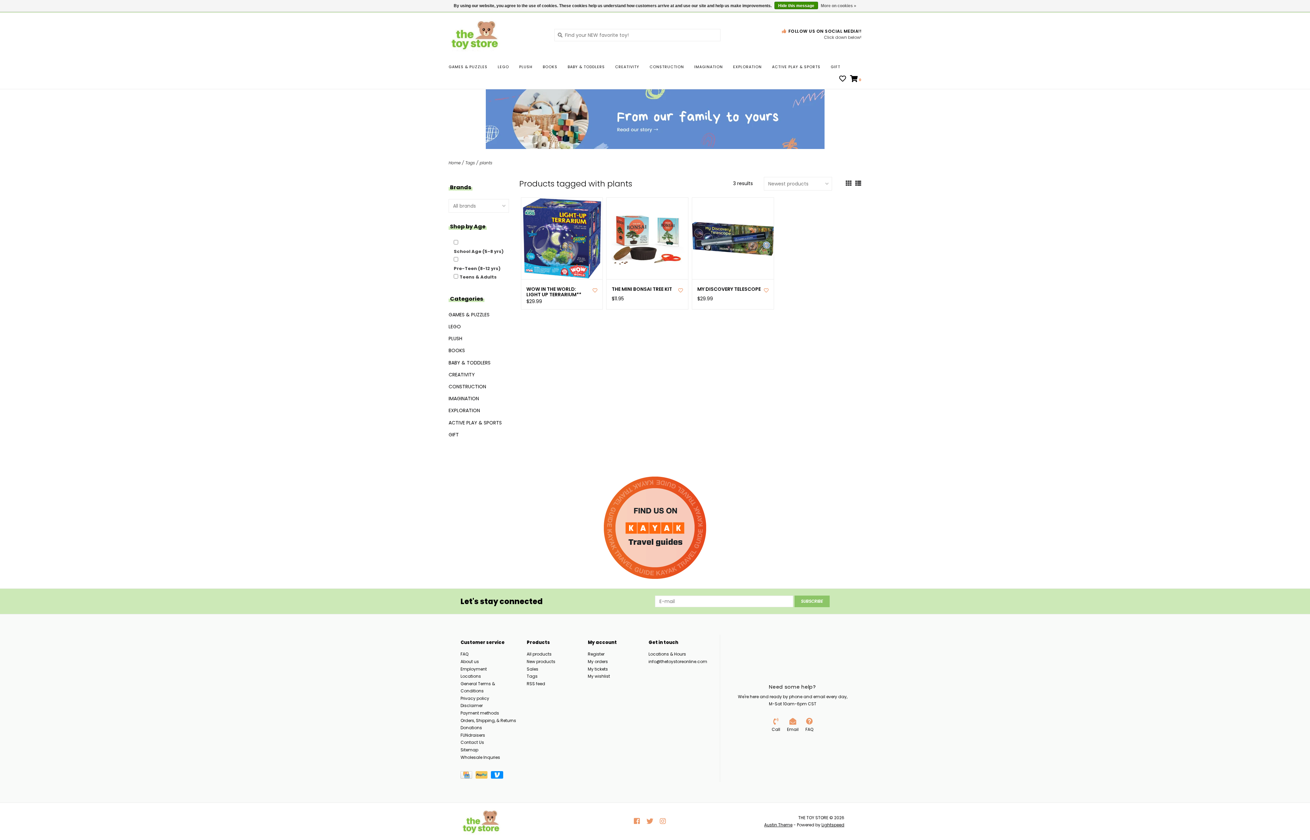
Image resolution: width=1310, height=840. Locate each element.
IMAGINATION (708, 67)
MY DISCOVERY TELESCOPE (729, 289)
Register (596, 654)
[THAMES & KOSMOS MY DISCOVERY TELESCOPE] (733, 238)
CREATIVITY (627, 67)
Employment (474, 669)
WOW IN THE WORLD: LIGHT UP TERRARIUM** (553, 292)
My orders (598, 661)
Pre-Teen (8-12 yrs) (477, 268)
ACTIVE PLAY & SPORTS (796, 67)
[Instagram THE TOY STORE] (663, 821)
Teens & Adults (478, 277)
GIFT (835, 67)
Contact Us (472, 742)
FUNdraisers (473, 735)
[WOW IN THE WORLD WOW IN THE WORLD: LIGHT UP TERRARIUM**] (562, 238)
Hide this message (796, 5)
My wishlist (599, 676)
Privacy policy (475, 698)
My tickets (598, 669)
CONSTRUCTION (667, 67)
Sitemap (469, 750)
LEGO (503, 67)
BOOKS (550, 67)
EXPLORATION (747, 67)
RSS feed (536, 684)
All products (539, 654)
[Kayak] (655, 528)
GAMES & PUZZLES (468, 67)
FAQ (464, 654)
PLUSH (526, 67)
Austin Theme (778, 825)
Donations (471, 728)
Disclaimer (472, 705)
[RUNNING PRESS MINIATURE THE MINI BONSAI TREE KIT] (647, 238)
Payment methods (480, 713)
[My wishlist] (842, 79)
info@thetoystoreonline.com (678, 661)
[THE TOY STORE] (496, 35)
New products (541, 661)
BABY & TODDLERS (586, 67)
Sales (532, 669)
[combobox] (637, 35)
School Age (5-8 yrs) (479, 251)
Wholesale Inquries (480, 757)
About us (470, 661)
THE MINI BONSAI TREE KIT (642, 289)
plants (486, 163)
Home (455, 163)
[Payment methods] (468, 776)
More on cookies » (838, 5)
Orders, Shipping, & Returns (488, 720)
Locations (471, 676)
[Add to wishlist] (595, 290)
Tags (470, 163)
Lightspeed (832, 825)
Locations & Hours (667, 654)
